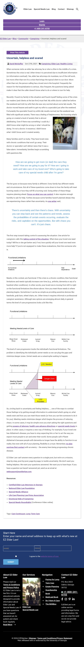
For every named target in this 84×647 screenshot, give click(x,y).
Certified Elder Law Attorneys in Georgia (25, 485)
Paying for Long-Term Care (53, 581)
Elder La (26, 607)
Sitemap (70, 9)
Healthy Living (66, 64)
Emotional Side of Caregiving (21, 499)
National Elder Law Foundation (22, 488)
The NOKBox (51, 604)
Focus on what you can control (40, 194)
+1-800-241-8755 (42, 28)
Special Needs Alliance (18, 492)
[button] (77, 9)
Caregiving (46, 64)
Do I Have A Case (53, 600)
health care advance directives (42, 426)
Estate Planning (52, 586)
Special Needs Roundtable (20, 502)
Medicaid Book (52, 597)
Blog (54, 9)
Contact (61, 9)
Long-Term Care (33, 514)
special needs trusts (66, 426)
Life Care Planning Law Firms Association (26, 495)
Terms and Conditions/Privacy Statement (54, 638)
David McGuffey (16, 64)
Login (42, 21)
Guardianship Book (51, 592)
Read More (7, 625)
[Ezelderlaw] (10, 14)
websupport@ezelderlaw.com (19, 472)
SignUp (42, 25)
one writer (52, 201)
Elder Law (28, 9)
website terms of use (49, 556)
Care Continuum (18, 514)
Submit (11, 562)
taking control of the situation (36, 239)
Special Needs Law (42, 9)
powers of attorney (21, 426)
